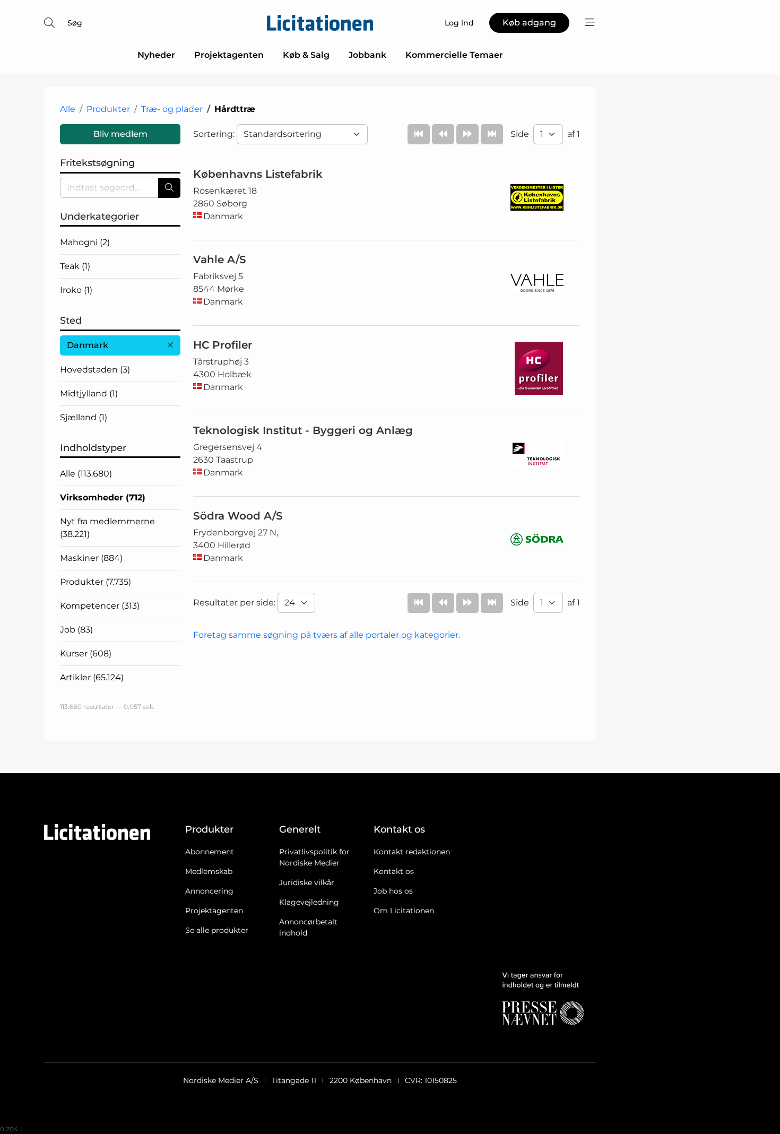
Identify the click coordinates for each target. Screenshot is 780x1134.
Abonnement (209, 851)
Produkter (108, 109)
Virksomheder (102, 497)
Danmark (87, 345)
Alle (67, 109)
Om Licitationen (404, 910)
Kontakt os (394, 871)
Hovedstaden (95, 370)
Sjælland (83, 417)
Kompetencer (100, 606)
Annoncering (209, 891)
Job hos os (393, 891)
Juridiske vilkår (306, 882)
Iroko (76, 290)
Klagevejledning (309, 902)
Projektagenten (229, 55)
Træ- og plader (172, 109)
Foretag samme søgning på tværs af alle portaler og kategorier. (326, 635)
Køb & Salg (306, 55)
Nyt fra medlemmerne (107, 527)
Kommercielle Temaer (454, 55)
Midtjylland (89, 393)
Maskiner (91, 558)
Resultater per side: (235, 603)
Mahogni (85, 242)
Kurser (85, 653)
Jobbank (367, 55)
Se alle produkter (216, 930)
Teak (75, 266)
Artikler (92, 677)
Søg (74, 23)
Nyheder (156, 55)
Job (76, 630)
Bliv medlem (120, 134)
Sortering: (215, 134)
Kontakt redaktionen (412, 851)
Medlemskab (208, 871)
